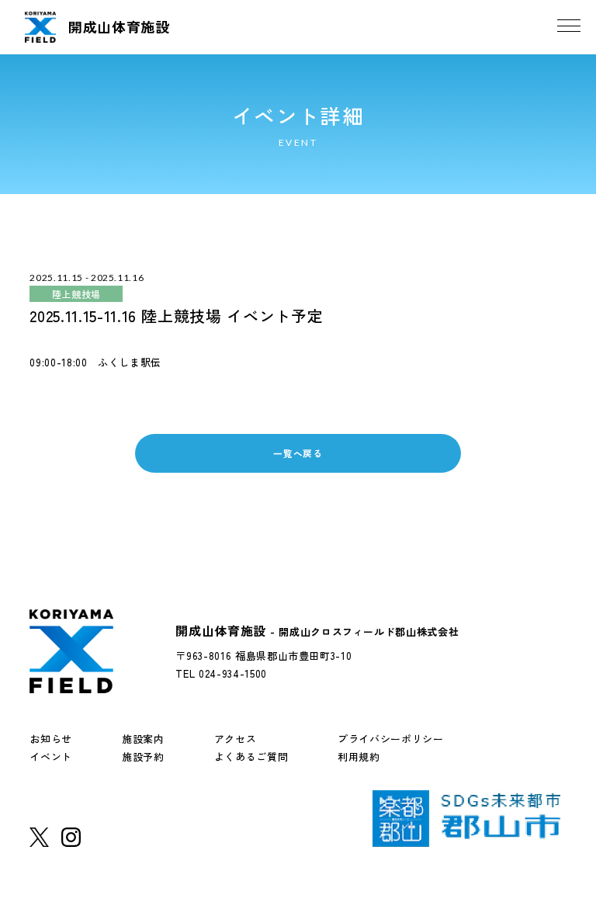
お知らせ (50, 738)
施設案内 (143, 738)
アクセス (235, 738)
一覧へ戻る (297, 453)
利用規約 (359, 756)
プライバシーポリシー (391, 738)
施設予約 (143, 756)
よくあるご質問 (251, 756)
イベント (50, 756)
